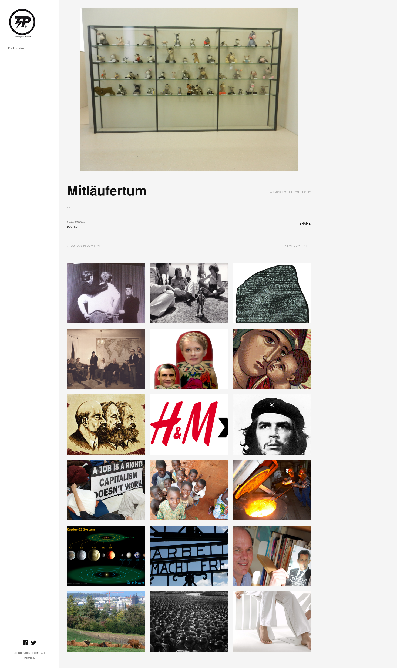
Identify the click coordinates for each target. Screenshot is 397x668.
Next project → (298, 246)
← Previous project (84, 246)
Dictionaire (16, 48)
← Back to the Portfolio (290, 192)
